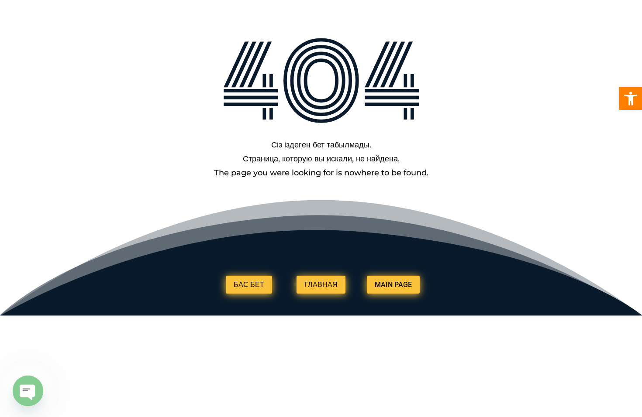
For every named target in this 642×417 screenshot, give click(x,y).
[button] (630, 98)
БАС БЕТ (249, 284)
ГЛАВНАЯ (321, 284)
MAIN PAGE (393, 284)
